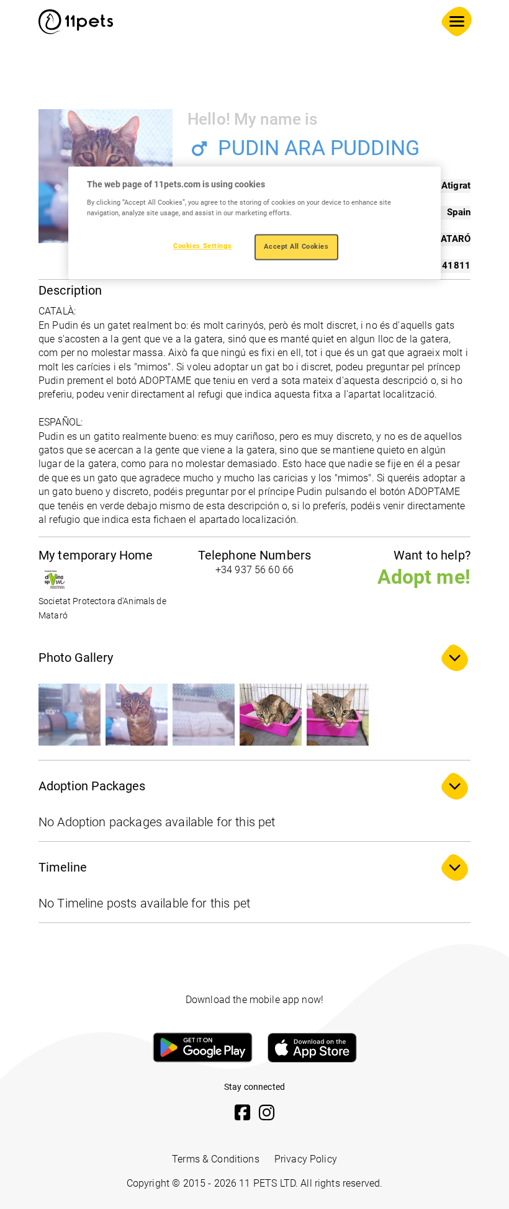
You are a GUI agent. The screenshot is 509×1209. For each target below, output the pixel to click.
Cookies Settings (202, 245)
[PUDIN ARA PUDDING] (69, 715)
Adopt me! (424, 577)
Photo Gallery (75, 657)
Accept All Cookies (296, 246)
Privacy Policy (305, 1159)
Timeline (62, 867)
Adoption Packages (91, 785)
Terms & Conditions (215, 1159)
